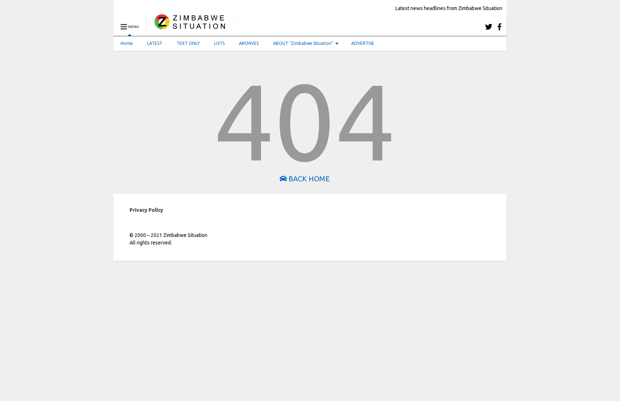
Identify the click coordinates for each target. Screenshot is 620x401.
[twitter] (488, 27)
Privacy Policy (146, 210)
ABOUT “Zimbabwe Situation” (303, 43)
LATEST (154, 43)
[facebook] (499, 27)
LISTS (219, 43)
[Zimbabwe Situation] (191, 27)
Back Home (308, 178)
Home (127, 43)
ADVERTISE (362, 43)
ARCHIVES (249, 43)
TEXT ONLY (188, 43)
